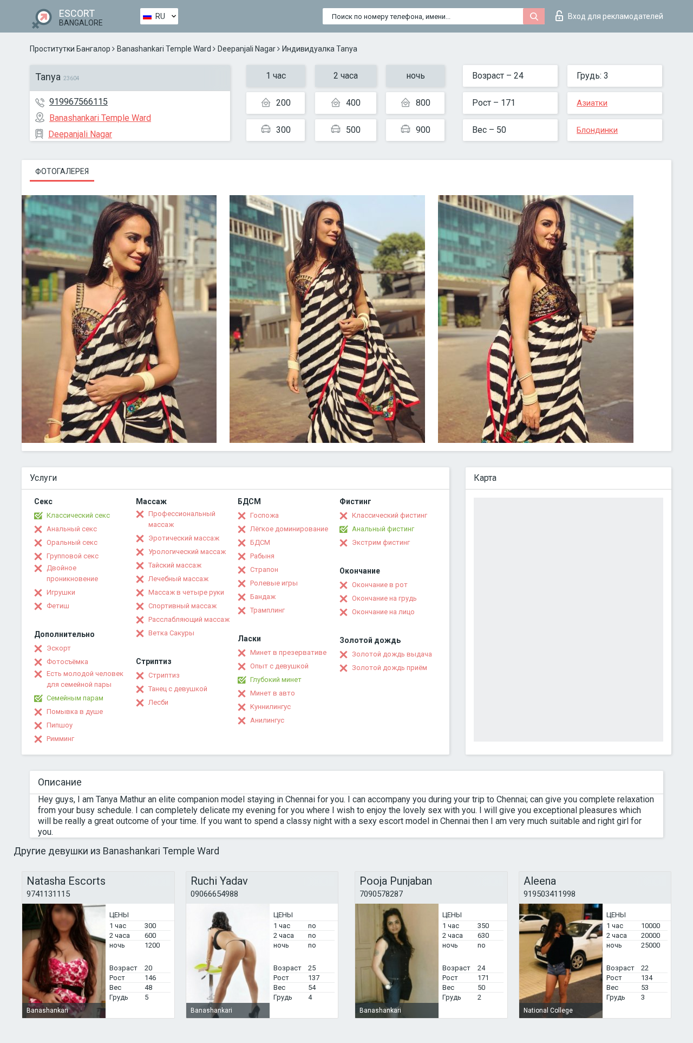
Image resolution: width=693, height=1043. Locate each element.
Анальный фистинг (383, 529)
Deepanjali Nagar (247, 48)
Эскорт (59, 648)
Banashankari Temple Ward (164, 48)
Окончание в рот (380, 585)
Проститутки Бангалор (70, 48)
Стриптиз (164, 675)
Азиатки (592, 103)
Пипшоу (60, 725)
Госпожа (264, 515)
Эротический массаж (183, 538)
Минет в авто (272, 693)
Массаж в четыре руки (186, 592)
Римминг (60, 739)
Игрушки (61, 592)
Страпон (264, 569)
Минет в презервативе (288, 652)
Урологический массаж (187, 552)
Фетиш (58, 606)
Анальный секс (72, 529)
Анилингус (267, 720)
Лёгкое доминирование (289, 529)
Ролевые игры (274, 583)
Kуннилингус (270, 707)
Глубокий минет (276, 679)
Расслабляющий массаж (189, 619)
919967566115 (78, 101)
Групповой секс (73, 556)
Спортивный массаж (182, 606)
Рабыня (262, 556)
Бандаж (263, 597)
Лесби (158, 702)
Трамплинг (267, 610)
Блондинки (597, 130)
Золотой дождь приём (389, 668)
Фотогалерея (62, 171)
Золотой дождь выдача (392, 654)
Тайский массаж (174, 565)
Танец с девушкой (177, 689)
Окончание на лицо (383, 612)
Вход (615, 16)
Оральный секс (72, 542)
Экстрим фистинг (381, 542)
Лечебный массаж (178, 579)
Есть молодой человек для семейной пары (85, 678)
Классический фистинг (389, 515)
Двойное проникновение (72, 573)
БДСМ (260, 542)
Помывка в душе (75, 711)
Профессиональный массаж (181, 519)
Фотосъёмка (67, 662)
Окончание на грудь (384, 598)
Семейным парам (75, 698)
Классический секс (78, 515)
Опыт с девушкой (279, 666)
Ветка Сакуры (171, 633)
